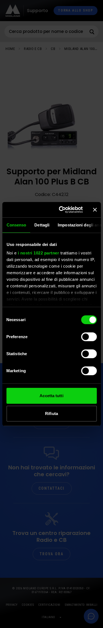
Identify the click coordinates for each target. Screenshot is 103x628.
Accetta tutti (51, 395)
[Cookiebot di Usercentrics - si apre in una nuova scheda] (61, 209)
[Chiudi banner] (95, 210)
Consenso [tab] (16, 225)
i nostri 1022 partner (38, 253)
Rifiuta (51, 413)
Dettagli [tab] (41, 225)
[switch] (89, 336)
